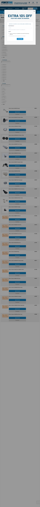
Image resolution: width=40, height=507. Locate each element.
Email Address (11, 25)
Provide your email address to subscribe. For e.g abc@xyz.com (16, 29)
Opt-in (9, 31)
